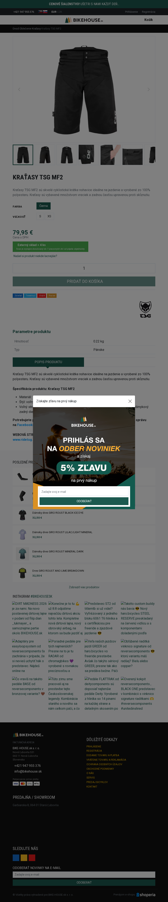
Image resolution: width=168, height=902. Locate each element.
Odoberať (84, 501)
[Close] (130, 401)
